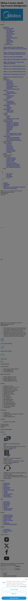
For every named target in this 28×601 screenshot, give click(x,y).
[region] (14, 589)
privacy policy (23, 586)
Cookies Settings (14, 589)
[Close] (26, 579)
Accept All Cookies (14, 598)
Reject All (14, 593)
